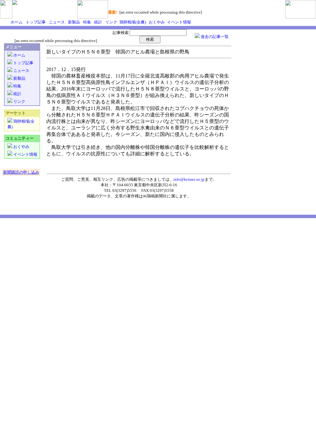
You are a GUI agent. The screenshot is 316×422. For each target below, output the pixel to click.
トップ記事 (35, 22)
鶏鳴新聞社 (157, 196)
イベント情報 (178, 22)
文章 (119, 196)
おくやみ (156, 22)
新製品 (73, 22)
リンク (110, 22)
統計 (97, 22)
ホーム (16, 22)
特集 (86, 22)
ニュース (56, 22)
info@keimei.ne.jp (189, 179)
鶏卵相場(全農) (132, 22)
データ (105, 196)
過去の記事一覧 (214, 36)
